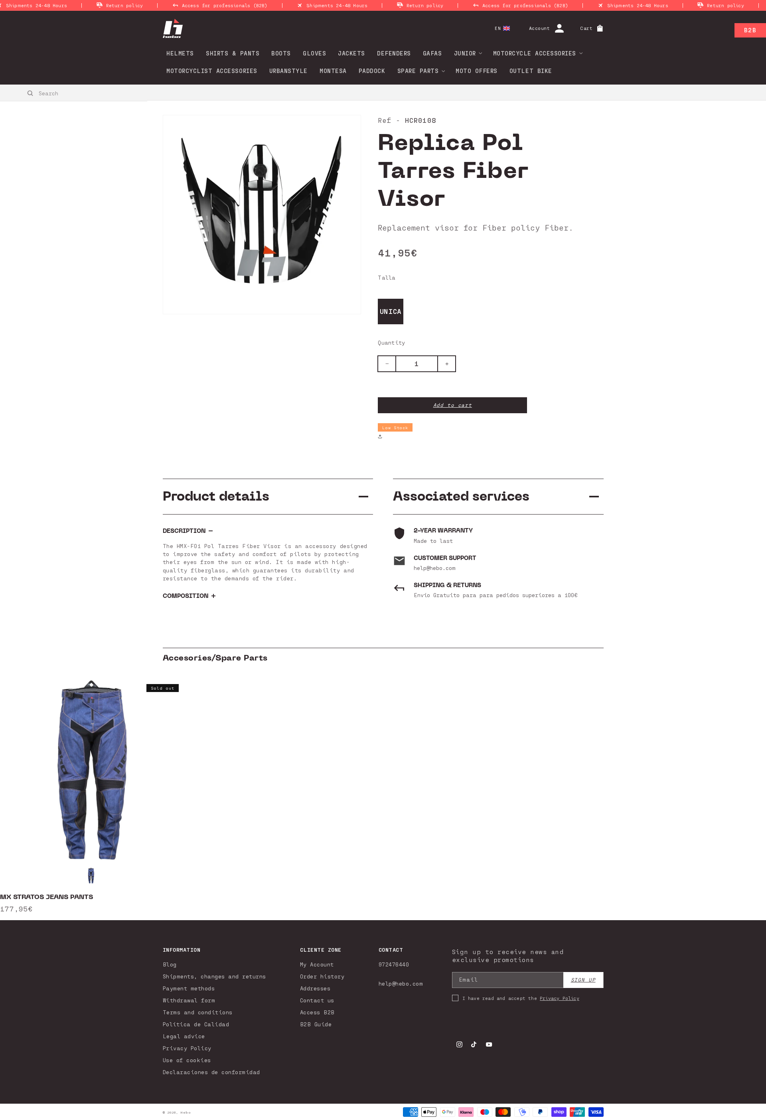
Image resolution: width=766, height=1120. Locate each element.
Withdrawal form (189, 1000)
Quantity (391, 342)
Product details (216, 496)
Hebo (185, 1112)
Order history (322, 976)
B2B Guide (316, 1024)
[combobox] (74, 93)
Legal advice (184, 1036)
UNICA (391, 311)
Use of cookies (187, 1060)
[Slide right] (734, 797)
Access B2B (317, 1012)
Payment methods (189, 988)
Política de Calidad (196, 1024)
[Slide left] (32, 797)
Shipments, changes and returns (214, 976)
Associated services (461, 496)
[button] (465, 53)
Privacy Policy (187, 1048)
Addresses (315, 988)
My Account (317, 964)
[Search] (30, 93)
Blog (170, 964)
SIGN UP (583, 980)
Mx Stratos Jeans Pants (46, 897)
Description (184, 531)
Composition (185, 596)
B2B (750, 30)
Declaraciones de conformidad (211, 1072)
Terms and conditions (198, 1012)
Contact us (317, 1000)
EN (498, 28)
